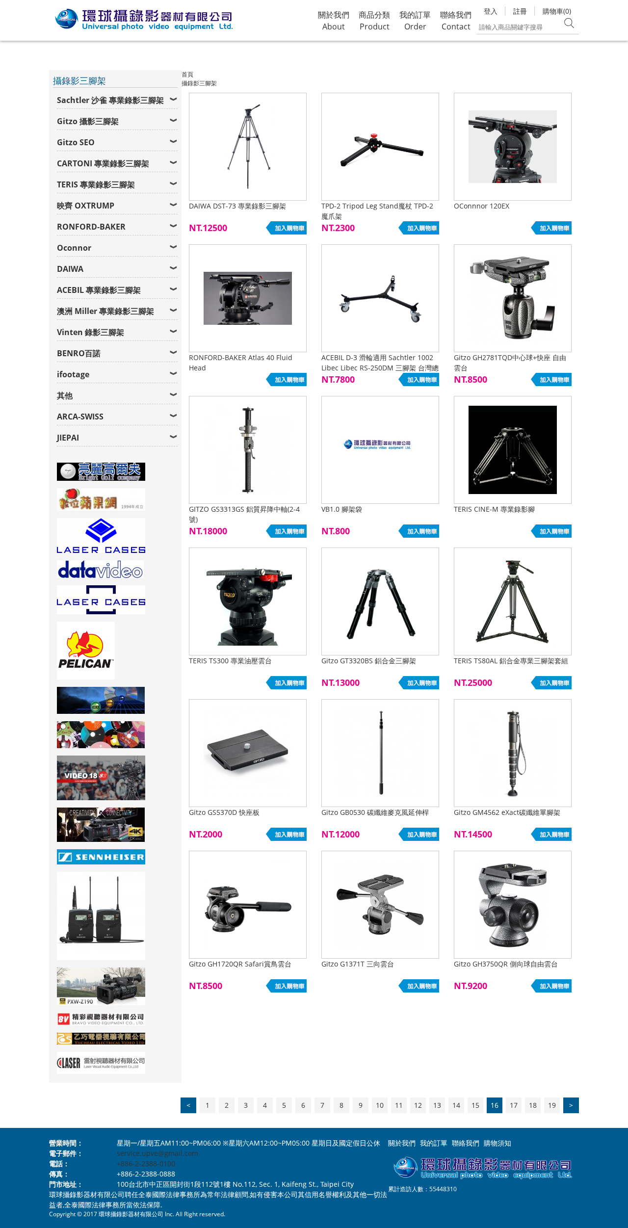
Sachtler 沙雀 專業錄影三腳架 (110, 100)
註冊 (520, 11)
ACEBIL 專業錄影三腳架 (99, 290)
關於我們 (402, 1143)
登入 (490, 11)
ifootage (73, 374)
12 (418, 1105)
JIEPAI (68, 437)
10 (380, 1105)
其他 (65, 395)
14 (456, 1105)
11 (399, 1105)
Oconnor (74, 247)
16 (494, 1105)
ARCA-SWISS (80, 416)
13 (437, 1105)
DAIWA (70, 268)
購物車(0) (557, 11)
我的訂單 (433, 1143)
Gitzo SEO (76, 142)
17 (514, 1105)
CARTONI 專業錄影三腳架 (103, 163)
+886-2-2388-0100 (146, 1163)
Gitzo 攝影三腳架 (88, 121)
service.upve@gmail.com (157, 1153)
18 (533, 1105)
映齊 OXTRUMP (85, 205)
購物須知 (497, 1143)
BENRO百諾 (79, 353)
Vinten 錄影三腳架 (90, 332)
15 (475, 1105)
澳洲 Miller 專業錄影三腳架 (105, 311)
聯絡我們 (465, 1143)
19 (552, 1105)
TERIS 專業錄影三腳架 (96, 184)
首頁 (187, 74)
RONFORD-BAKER (91, 226)
